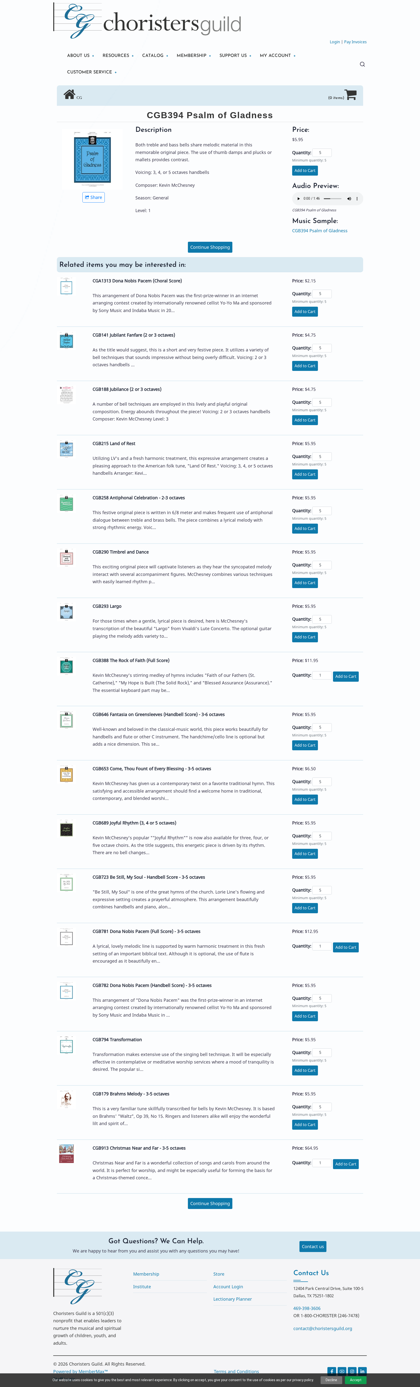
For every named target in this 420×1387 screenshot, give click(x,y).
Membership (146, 1274)
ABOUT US (78, 56)
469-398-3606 (307, 1308)
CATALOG (153, 56)
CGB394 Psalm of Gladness (320, 230)
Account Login (228, 1286)
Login (335, 42)
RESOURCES (116, 56)
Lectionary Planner (232, 1299)
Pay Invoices (355, 42)
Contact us (313, 1246)
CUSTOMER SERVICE (89, 72)
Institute (142, 1286)
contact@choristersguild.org (322, 1328)
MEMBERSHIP (191, 56)
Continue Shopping (210, 247)
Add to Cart (305, 170)
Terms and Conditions (236, 1371)
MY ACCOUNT (275, 56)
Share (96, 197)
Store (218, 1274)
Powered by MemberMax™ (80, 1371)
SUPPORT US (233, 56)
